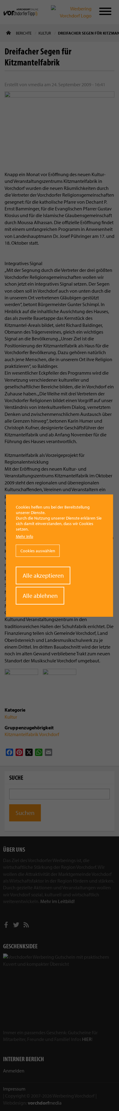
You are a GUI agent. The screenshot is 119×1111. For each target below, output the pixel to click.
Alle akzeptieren (43, 575)
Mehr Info (24, 536)
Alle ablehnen (40, 595)
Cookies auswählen (37, 551)
